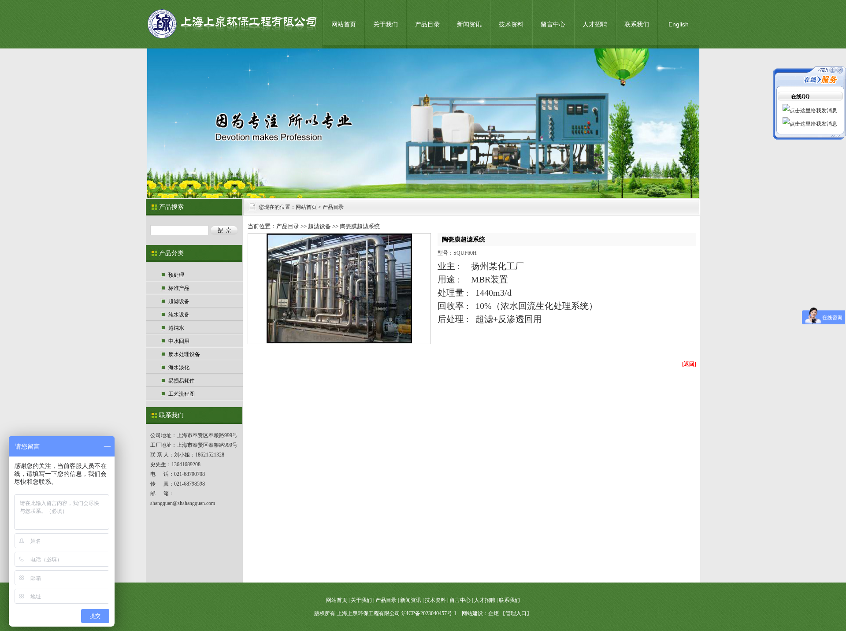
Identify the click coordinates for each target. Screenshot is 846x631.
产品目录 (427, 24)
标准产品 (178, 288)
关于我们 (385, 24)
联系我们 (636, 24)
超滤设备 (178, 301)
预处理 (176, 275)
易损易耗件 (181, 381)
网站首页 (343, 24)
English (678, 24)
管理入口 (516, 613)
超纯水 (176, 328)
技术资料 (511, 24)
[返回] (689, 364)
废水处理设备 (184, 354)
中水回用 (178, 341)
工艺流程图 (181, 394)
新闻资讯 (469, 24)
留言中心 (553, 24)
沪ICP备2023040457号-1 (428, 613)
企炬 (493, 613)
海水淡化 (178, 367)
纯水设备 (178, 315)
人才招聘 (595, 24)
